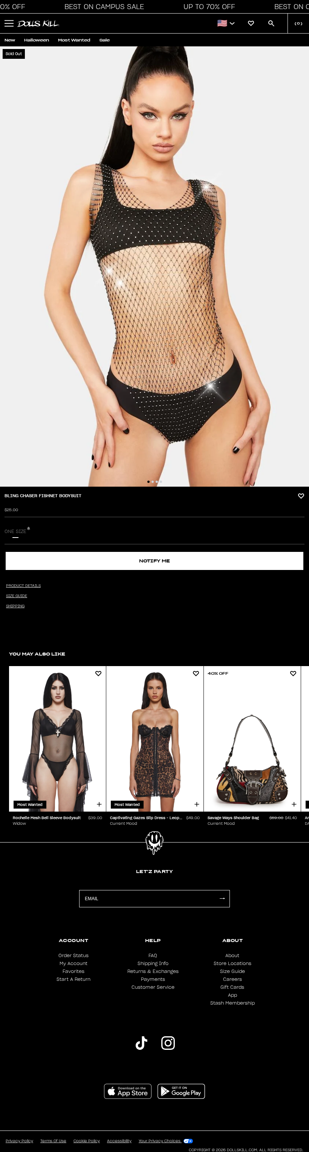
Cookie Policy (86, 1141)
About (232, 955)
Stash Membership (232, 1003)
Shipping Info (153, 963)
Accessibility (119, 1141)
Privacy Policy (19, 1141)
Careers (232, 979)
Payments (153, 979)
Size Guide (232, 971)
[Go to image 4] (161, 482)
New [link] (10, 40)
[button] (102, 7)
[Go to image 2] (152, 482)
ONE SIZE (15, 531)
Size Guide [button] (16, 596)
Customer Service (153, 987)
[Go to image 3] (157, 482)
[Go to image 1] (148, 482)
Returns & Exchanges (153, 971)
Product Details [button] (23, 586)
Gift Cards (232, 987)
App (232, 995)
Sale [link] (104, 40)
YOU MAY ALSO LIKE (37, 654)
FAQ (152, 955)
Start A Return (73, 979)
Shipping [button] (15, 606)
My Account (73, 963)
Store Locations (232, 963)
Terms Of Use (53, 1141)
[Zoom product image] (154, 266)
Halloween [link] (36, 40)
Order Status (73, 955)
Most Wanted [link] (74, 40)
